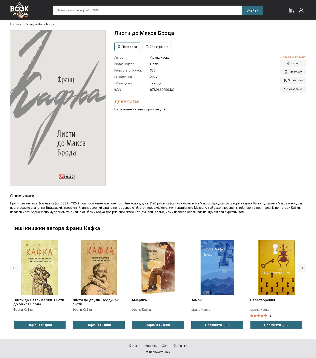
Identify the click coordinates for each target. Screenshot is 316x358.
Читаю (295, 63)
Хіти (165, 346)
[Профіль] (301, 10)
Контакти (180, 346)
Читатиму (295, 71)
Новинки (151, 346)
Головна (15, 24)
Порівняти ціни (40, 325)
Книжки (134, 346)
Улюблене (295, 89)
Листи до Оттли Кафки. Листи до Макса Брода (38, 302)
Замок (196, 300)
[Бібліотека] (291, 10)
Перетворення (262, 300)
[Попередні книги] (14, 268)
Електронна (159, 47)
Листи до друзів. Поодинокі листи (96, 302)
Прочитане (295, 80)
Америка (139, 300)
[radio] (251, 315)
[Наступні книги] (302, 268)
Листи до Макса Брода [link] (40, 24)
